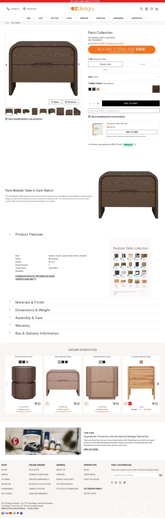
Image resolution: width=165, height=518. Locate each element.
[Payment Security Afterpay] (14, 513)
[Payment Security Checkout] (2, 513)
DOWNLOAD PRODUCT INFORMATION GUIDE (35, 276)
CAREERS (60, 474)
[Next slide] (79, 64)
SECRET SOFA (90, 493)
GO (160, 475)
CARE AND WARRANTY (38, 493)
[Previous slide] (7, 64)
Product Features (29, 234)
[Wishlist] (152, 8)
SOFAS (4, 470)
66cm (93, 77)
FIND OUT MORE (91, 449)
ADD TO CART (131, 103)
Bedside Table (97, 59)
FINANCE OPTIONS (37, 489)
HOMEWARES (7, 489)
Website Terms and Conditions (13, 508)
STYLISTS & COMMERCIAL (67, 489)
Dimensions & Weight (32, 310)
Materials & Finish (29, 302)
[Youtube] (120, 482)
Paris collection (16, 23)
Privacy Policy (33, 508)
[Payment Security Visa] (7, 513)
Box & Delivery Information (37, 333)
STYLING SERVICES (64, 484)
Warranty (22, 325)
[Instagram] (116, 482)
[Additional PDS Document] (130, 267)
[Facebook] (112, 482)
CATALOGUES (89, 474)
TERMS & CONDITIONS (38, 474)
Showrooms (32, 9)
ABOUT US (60, 470)
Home (7, 23)
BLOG (86, 470)
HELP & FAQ (34, 470)
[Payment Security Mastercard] (11, 513)
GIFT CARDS (6, 493)
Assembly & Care (29, 318)
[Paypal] (17, 513)
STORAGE (5, 479)
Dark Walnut (101, 83)
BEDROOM (6, 484)
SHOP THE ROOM (91, 479)
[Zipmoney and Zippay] (21, 513)
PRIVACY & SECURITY (65, 479)
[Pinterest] (125, 482)
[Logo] (82, 8)
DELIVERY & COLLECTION (40, 484)
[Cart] (156, 8)
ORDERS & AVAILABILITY (25, 279)
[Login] (147, 8)
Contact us (15, 9)
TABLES (4, 474)
